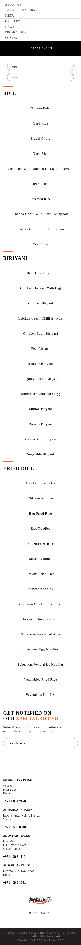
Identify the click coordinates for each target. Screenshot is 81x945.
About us (13, 4)
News (9, 26)
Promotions (15, 32)
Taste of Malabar (21, 10)
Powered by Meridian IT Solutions (40, 940)
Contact (12, 38)
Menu (10, 15)
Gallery (12, 21)
